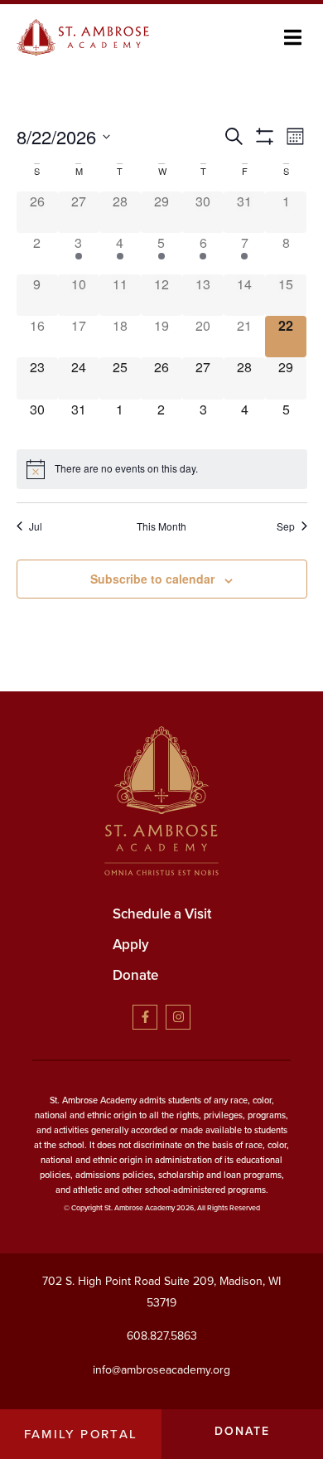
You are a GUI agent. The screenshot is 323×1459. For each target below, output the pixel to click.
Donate (135, 975)
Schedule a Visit (162, 914)
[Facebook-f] (145, 1017)
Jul (35, 526)
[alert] (162, 469)
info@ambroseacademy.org (161, 1370)
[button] (292, 36)
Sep (286, 526)
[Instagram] (178, 1017)
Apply (131, 944)
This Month (161, 526)
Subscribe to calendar (152, 578)
